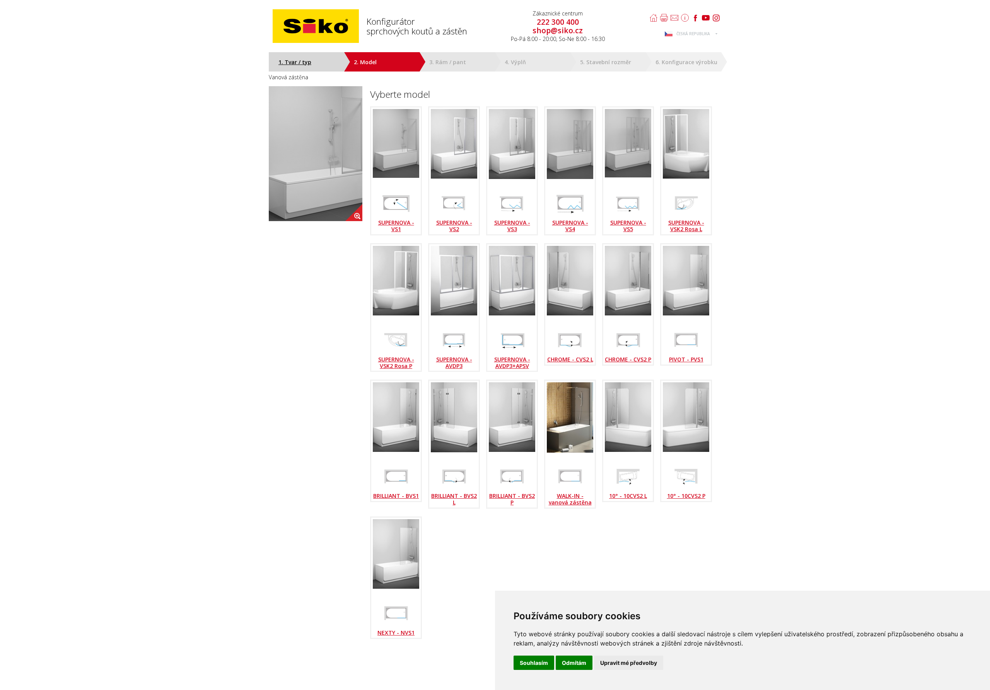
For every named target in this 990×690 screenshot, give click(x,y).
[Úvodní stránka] (654, 18)
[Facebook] (695, 18)
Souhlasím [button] (534, 662)
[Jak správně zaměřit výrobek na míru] (685, 18)
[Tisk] (664, 18)
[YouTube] (706, 18)
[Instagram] (716, 18)
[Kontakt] (674, 18)
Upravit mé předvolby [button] (628, 662)
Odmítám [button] (574, 662)
